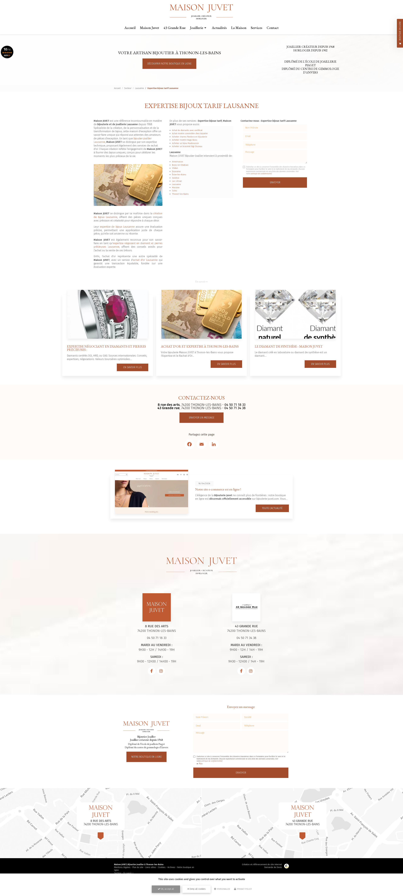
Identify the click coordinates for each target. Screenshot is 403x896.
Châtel (175, 168)
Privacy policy (244, 889)
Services (256, 27)
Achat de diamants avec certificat (187, 130)
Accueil (130, 27)
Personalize (223, 889)
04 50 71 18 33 (234, 405)
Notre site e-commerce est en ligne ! (218, 489)
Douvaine (176, 171)
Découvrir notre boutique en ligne (169, 63)
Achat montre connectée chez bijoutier (190, 133)
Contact (273, 27)
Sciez (174, 190)
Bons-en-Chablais (180, 165)
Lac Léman (177, 181)
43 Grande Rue (175, 27)
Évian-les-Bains (179, 174)
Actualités (219, 27)
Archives (171, 867)
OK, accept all (167, 889)
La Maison (238, 27)
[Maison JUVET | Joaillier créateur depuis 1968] (201, 12)
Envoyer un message (201, 417)
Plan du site (137, 867)
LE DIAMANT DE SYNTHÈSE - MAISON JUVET (289, 346)
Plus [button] (201, 763)
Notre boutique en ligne (146, 756)
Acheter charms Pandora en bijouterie (189, 137)
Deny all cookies (197, 889)
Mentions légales (122, 867)
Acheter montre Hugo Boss (184, 140)
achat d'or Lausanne (145, 259)
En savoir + (128, 873)
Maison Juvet (149, 27)
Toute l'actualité (272, 508)
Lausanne (139, 88)
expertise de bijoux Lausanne (117, 226)
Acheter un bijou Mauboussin (185, 143)
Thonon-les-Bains (180, 194)
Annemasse (177, 161)
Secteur (127, 88)
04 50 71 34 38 (235, 408)
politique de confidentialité (261, 174)
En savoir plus (132, 367)
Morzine (175, 187)
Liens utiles (150, 867)
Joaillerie (196, 27)
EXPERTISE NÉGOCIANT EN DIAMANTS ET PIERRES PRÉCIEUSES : (106, 348)
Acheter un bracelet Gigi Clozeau (187, 146)
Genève (175, 178)
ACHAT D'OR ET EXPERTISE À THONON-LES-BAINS (200, 346)
